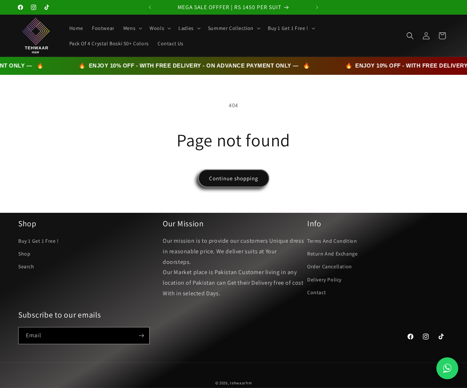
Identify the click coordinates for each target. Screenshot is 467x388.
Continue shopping (233, 178)
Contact (316, 292)
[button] (132, 28)
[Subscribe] (141, 335)
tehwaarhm (241, 382)
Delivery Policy (324, 279)
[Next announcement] (317, 7)
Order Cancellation (329, 266)
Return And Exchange (332, 253)
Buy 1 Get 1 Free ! (38, 241)
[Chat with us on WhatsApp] (447, 368)
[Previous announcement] (150, 7)
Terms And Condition (332, 241)
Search (26, 266)
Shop (24, 253)
